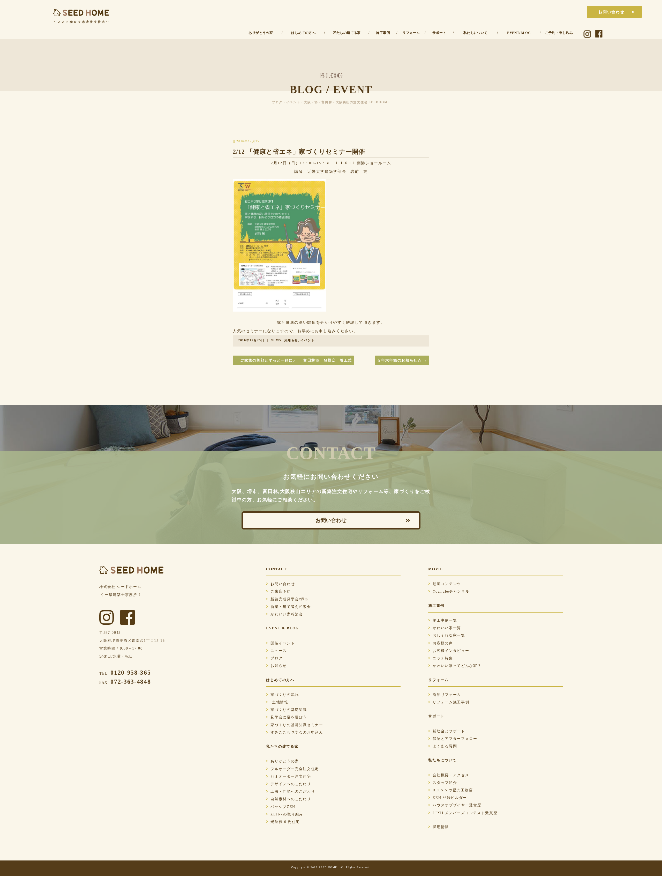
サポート (439, 33)
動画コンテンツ (447, 584)
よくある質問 (445, 746)
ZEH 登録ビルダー (450, 798)
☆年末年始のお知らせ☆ (402, 360)
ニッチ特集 (443, 658)
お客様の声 (443, 643)
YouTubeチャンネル (451, 591)
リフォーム (411, 33)
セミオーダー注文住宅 (290, 776)
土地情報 (279, 702)
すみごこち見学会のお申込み (296, 732)
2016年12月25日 (251, 340)
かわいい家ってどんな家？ (457, 666)
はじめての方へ (303, 33)
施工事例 (383, 33)
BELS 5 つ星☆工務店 (453, 790)
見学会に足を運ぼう (288, 717)
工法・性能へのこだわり (292, 791)
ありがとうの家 (261, 33)
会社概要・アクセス (451, 775)
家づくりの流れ (284, 695)
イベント (307, 340)
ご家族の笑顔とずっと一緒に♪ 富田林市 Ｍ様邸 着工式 (293, 360)
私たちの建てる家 (347, 33)
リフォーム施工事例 (451, 702)
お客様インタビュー (451, 651)
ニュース (278, 651)
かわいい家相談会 (286, 614)
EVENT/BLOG (519, 33)
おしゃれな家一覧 (449, 635)
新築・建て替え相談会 (290, 607)
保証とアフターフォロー (455, 739)
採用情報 (441, 827)
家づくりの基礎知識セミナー (296, 725)
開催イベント (282, 643)
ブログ (276, 658)
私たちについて (475, 33)
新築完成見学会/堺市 (289, 599)
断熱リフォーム (447, 695)
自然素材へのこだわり (290, 799)
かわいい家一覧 (447, 628)
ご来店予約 (280, 591)
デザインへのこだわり (290, 784)
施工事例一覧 (445, 620)
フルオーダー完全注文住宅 (294, 769)
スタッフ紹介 (445, 783)
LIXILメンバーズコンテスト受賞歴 (465, 813)
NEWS (276, 340)
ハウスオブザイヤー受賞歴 (457, 805)
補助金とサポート (449, 731)
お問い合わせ (611, 12)
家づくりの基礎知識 (288, 710)
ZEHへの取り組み (286, 814)
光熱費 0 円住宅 (285, 822)
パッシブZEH (282, 807)
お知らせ (291, 340)
